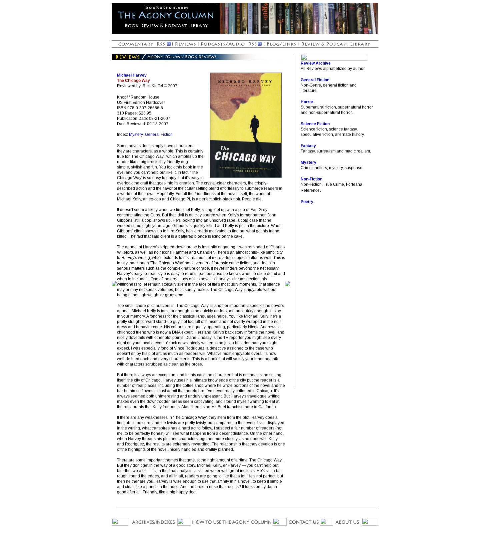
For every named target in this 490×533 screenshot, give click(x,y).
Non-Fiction (311, 179)
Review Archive (316, 63)
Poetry (307, 201)
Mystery (136, 134)
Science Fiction (315, 124)
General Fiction (159, 134)
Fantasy (308, 145)
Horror (307, 102)
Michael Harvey (132, 75)
